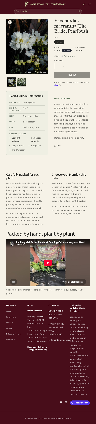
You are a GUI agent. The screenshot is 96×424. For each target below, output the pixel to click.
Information (11, 317)
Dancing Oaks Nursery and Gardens (44, 418)
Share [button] (59, 146)
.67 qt (60, 42)
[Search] (79, 11)
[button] (5, 4)
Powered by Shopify (64, 418)
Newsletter (10, 339)
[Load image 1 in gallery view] (11, 82)
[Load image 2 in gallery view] (21, 82)
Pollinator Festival (13, 334)
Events (9, 328)
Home (8, 311)
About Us (10, 322)
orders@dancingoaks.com (60, 340)
